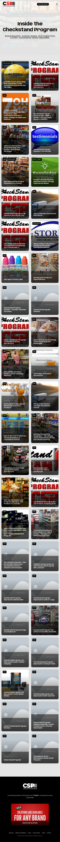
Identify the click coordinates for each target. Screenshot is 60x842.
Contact (49, 832)
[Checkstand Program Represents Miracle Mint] (15, 588)
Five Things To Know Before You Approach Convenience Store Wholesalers (14, 245)
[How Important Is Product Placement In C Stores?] (15, 172)
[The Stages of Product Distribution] (45, 364)
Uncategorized (6, 63)
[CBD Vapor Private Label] (15, 268)
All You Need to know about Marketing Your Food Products (14, 405)
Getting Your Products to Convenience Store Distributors (44, 85)
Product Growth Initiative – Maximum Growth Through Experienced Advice (44, 181)
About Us (11, 832)
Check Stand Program (12, 760)
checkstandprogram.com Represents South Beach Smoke (14, 694)
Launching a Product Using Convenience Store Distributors (14, 470)
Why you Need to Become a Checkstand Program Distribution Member (44, 245)
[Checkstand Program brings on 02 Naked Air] (15, 620)
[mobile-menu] (55, 4)
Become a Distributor (21, 832)
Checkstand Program (9, 76)
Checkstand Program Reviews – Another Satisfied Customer (15, 309)
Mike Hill (35, 176)
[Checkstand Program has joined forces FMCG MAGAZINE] (45, 620)
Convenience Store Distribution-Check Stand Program (43, 758)
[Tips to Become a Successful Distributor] (45, 204)
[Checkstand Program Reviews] (45, 300)
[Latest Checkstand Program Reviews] (15, 716)
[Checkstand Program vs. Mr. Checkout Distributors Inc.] (15, 204)
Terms (43, 832)
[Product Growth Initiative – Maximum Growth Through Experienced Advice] (45, 172)
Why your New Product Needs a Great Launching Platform (13, 373)
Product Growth (37, 159)
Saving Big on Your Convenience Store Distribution (41, 470)
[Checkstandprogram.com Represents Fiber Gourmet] (45, 684)
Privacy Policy (36, 832)
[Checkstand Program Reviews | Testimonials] (45, 140)
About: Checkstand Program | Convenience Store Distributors (15, 341)
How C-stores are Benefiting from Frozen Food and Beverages (45, 341)
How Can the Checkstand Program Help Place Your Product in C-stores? (13, 502)
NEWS (34, 63)
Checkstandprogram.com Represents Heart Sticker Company (14, 662)
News (29, 832)
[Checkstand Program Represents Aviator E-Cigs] (45, 588)
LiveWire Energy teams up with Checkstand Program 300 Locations (44, 566)
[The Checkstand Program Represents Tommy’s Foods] (45, 652)
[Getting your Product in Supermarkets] (45, 268)
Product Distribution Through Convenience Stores (42, 405)
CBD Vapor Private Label (13, 279)
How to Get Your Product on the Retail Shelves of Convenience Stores (15, 437)
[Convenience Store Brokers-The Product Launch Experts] (45, 492)
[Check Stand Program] (15, 748)
